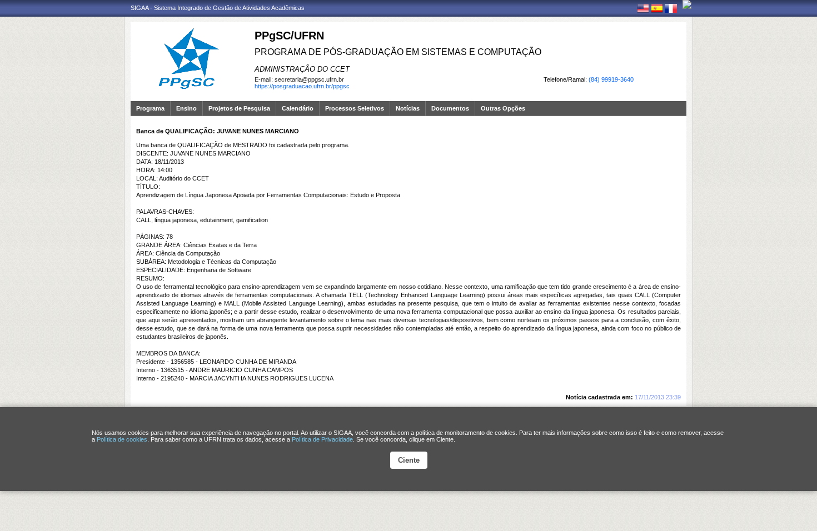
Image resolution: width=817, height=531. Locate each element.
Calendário (297, 108)
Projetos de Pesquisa (239, 108)
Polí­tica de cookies (122, 439)
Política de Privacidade (322, 439)
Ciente (409, 460)
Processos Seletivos (354, 108)
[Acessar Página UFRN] (687, 4)
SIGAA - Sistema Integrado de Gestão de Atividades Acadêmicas (218, 7)
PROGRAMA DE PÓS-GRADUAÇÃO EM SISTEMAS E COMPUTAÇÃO (398, 52)
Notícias (408, 108)
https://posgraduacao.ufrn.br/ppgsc (302, 86)
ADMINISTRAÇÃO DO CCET (302, 69)
